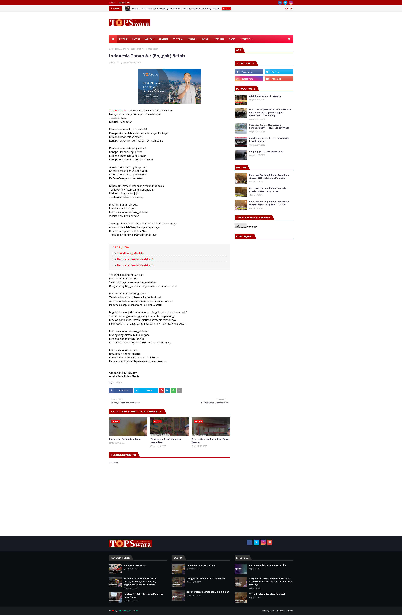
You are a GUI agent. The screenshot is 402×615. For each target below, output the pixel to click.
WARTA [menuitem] (148, 39)
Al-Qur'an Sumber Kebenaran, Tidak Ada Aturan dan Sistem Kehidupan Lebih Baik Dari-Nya (270, 581)
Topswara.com (117, 110)
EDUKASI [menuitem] (192, 39)
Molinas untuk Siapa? (135, 565)
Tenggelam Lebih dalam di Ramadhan (165, 440)
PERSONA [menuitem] (219, 39)
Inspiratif (115, 62)
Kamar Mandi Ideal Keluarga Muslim (267, 565)
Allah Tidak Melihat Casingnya (265, 96)
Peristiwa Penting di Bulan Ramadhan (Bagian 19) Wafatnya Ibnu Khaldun (269, 203)
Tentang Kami (124, 2)
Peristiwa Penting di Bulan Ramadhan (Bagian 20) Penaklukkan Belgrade (269, 176)
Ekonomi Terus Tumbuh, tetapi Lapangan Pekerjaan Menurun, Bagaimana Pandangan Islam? (176, 8)
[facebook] (280, 3)
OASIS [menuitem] (232, 39)
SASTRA (121, 49)
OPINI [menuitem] (205, 39)
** (137, 610)
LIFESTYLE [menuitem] (245, 39)
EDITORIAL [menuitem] (178, 39)
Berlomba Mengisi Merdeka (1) (135, 265)
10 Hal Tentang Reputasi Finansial (267, 593)
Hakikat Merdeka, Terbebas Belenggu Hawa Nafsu (143, 595)
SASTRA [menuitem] (136, 39)
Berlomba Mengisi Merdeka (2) (135, 259)
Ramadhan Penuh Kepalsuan (125, 438)
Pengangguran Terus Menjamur (266, 151)
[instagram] (291, 3)
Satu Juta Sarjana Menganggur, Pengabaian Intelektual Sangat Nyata (269, 126)
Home (112, 2)
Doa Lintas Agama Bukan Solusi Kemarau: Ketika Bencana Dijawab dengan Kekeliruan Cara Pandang (271, 112)
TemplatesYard (124, 610)
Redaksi (280, 610)
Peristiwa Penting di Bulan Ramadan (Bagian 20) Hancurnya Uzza (268, 190)
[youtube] (279, 78)
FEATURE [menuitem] (163, 39)
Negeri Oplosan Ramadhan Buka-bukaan (210, 440)
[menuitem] (113, 39)
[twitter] (285, 3)
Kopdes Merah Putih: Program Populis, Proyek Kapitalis (269, 140)
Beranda (113, 49)
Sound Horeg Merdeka (130, 253)
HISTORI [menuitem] (123, 39)
